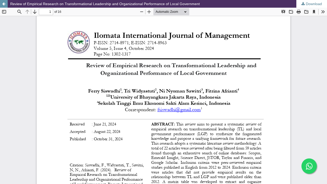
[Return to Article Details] (4, 4)
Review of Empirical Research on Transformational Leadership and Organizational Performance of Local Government (105, 4)
